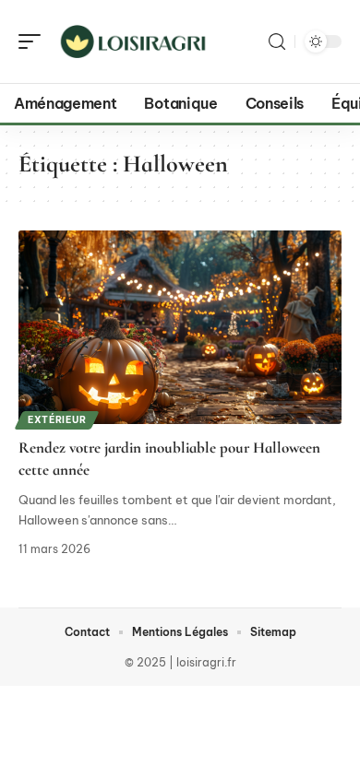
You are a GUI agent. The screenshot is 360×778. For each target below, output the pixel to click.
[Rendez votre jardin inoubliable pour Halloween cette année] (180, 327)
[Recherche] (277, 42)
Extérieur (57, 420)
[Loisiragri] (133, 41)
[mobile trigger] (34, 41)
